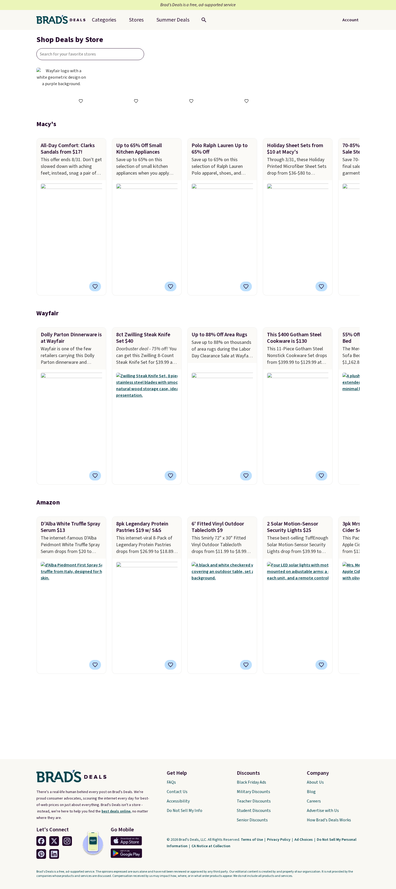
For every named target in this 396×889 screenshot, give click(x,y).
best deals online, (116, 811)
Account (350, 20)
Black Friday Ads (251, 782)
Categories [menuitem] (104, 20)
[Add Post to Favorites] (95, 286)
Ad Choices (304, 839)
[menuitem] (173, 20)
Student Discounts (254, 810)
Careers (314, 801)
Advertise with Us (323, 810)
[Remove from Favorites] (321, 286)
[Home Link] (63, 20)
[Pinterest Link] (41, 854)
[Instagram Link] (67, 841)
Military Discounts (253, 791)
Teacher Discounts (254, 801)
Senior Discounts (252, 820)
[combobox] (90, 54)
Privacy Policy (279, 839)
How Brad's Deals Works (329, 820)
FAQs (171, 782)
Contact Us (177, 791)
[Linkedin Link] (54, 854)
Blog (311, 791)
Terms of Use (252, 839)
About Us (315, 782)
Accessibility (178, 801)
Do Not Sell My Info (184, 810)
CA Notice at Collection (211, 846)
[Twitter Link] (54, 841)
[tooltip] (80, 101)
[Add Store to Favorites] (80, 101)
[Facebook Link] (41, 841)
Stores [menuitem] (136, 20)
